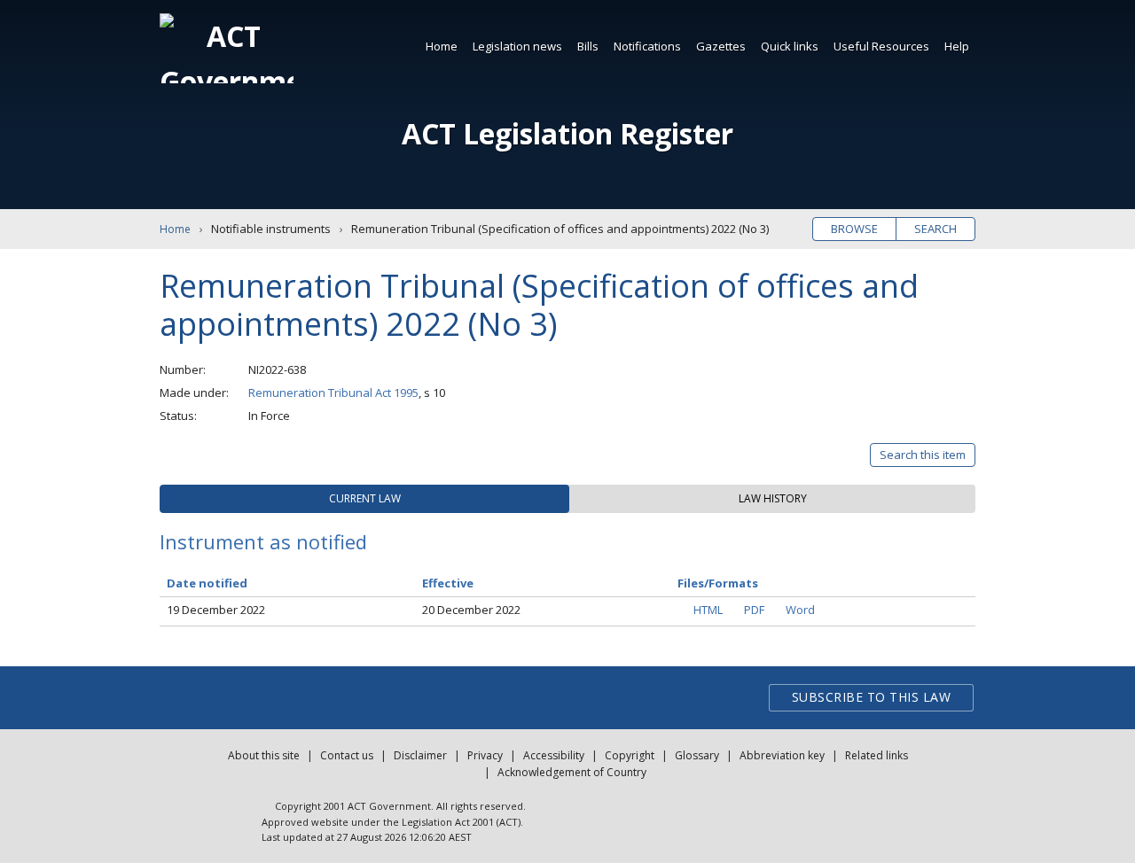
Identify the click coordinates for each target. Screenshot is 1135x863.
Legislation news (517, 46)
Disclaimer (420, 755)
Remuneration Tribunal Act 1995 (333, 392)
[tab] (364, 499)
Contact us (346, 755)
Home (442, 46)
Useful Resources (881, 46)
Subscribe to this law (871, 696)
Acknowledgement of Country (571, 772)
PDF (754, 610)
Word (800, 610)
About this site (264, 755)
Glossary (697, 755)
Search (935, 229)
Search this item (923, 455)
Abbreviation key (782, 755)
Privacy (485, 755)
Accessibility (553, 755)
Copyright (629, 755)
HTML (708, 610)
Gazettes (721, 46)
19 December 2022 (216, 610)
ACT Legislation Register (567, 133)
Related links (876, 755)
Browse (854, 229)
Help (956, 46)
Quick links (789, 46)
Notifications (647, 46)
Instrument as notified (263, 541)
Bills (588, 46)
